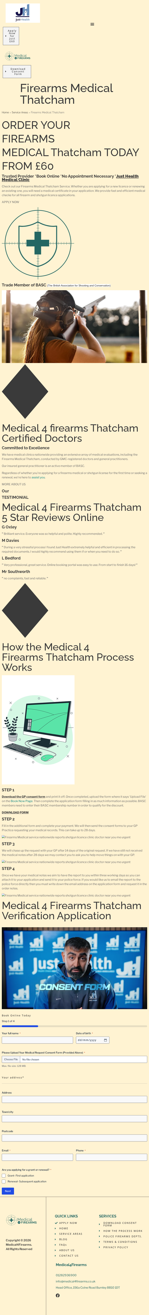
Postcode (7, 1131)
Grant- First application (21, 1175)
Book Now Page (22, 801)
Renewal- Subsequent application (27, 1181)
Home (5, 112)
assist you (38, 477)
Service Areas (20, 112)
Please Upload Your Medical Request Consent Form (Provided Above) (43, 1052)
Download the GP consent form (23, 796)
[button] (92, 24)
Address (7, 1092)
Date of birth (84, 1033)
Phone (81, 1150)
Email (6, 1150)
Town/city (7, 1111)
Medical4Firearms (18, 1244)
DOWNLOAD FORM (15, 812)
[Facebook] (58, 1296)
